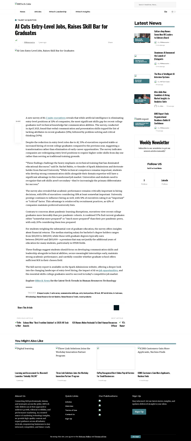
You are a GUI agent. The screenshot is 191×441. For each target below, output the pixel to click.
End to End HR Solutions (140, 100)
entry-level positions (86, 293)
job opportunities (108, 270)
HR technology (31, 296)
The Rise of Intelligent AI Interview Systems (164, 75)
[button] (136, 436)
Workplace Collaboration (141, 61)
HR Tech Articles (107, 293)
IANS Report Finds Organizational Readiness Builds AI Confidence (162, 118)
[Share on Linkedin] (119, 42)
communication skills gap (69, 293)
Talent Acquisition (27, 20)
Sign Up (139, 411)
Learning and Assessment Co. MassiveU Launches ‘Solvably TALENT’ (31, 374)
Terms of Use (100, 437)
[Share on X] (115, 42)
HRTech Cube (165, 82)
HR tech (97, 293)
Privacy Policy (85, 437)
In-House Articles (138, 81)
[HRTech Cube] (23, 4)
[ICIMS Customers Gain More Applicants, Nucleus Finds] (157, 358)
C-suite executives (56, 118)
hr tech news (117, 293)
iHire (161, 106)
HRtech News (42, 280)
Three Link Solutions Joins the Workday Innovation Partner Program (72, 374)
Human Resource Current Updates (48, 296)
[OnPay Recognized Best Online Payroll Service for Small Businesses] (116, 358)
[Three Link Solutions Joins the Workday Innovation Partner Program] (75, 358)
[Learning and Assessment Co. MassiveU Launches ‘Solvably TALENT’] (34, 358)
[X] (127, 4)
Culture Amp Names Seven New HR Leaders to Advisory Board (163, 34)
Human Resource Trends (69, 296)
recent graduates (85, 296)
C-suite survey (55, 293)
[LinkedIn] (130, 4)
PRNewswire (29, 42)
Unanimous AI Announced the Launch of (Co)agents (164, 56)
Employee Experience (139, 39)
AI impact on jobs (43, 293)
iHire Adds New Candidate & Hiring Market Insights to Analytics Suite (162, 96)
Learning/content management (142, 124)
